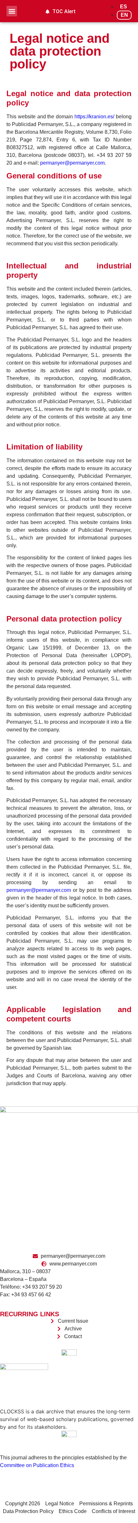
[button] (11, 11)
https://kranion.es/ (94, 116)
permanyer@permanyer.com (72, 163)
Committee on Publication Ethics (37, 1465)
